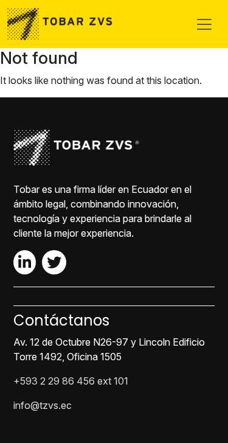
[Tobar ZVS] (63, 24)
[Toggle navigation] (204, 24)
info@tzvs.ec (42, 405)
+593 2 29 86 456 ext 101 (70, 381)
